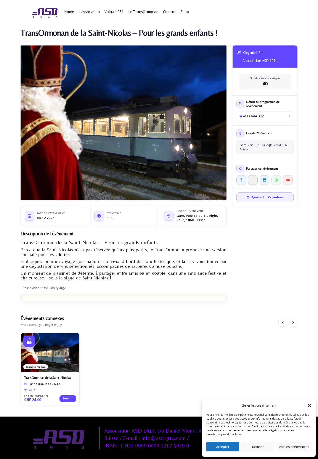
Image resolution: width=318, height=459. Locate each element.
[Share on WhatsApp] (276, 180)
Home (69, 11)
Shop (184, 11)
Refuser (258, 446)
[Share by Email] (288, 180)
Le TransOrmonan (143, 11)
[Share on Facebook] (241, 180)
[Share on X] (253, 180)
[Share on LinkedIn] (264, 180)
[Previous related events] (282, 322)
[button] (309, 405)
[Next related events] (293, 322)
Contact (169, 11)
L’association (89, 11)
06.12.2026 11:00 (253, 116)
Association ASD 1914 (260, 60)
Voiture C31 (114, 11)
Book (68, 398)
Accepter (223, 446)
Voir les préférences (294, 446)
